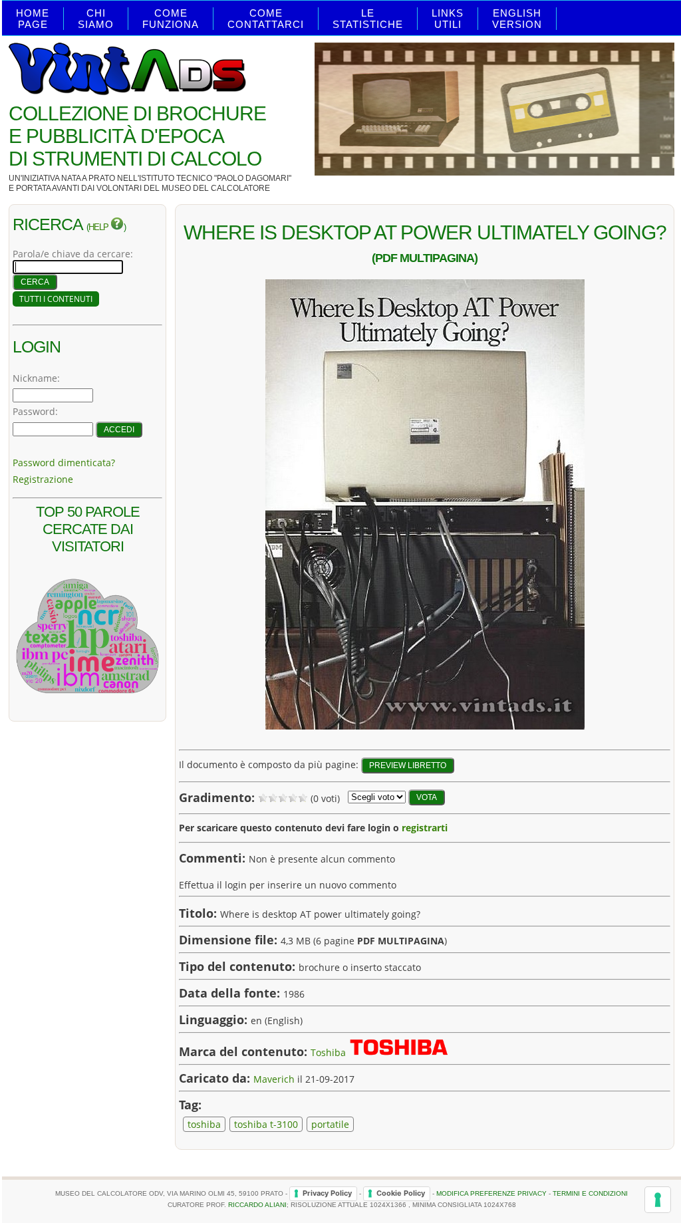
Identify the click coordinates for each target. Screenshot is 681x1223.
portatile (330, 1124)
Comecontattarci (265, 18)
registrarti (425, 827)
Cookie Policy (400, 1193)
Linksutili (448, 18)
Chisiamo (96, 18)
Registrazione (43, 479)
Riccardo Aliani (257, 1204)
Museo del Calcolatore (216, 188)
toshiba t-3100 (266, 1124)
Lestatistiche (368, 18)
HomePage (32, 18)
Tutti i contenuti (55, 299)
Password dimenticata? (64, 462)
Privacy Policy (327, 1193)
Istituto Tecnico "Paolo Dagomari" (215, 178)
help (99, 227)
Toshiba (328, 1052)
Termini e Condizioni (590, 1192)
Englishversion (517, 18)
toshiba (204, 1124)
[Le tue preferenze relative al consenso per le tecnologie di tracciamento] (657, 1199)
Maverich (274, 1079)
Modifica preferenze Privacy (491, 1192)
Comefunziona (170, 18)
